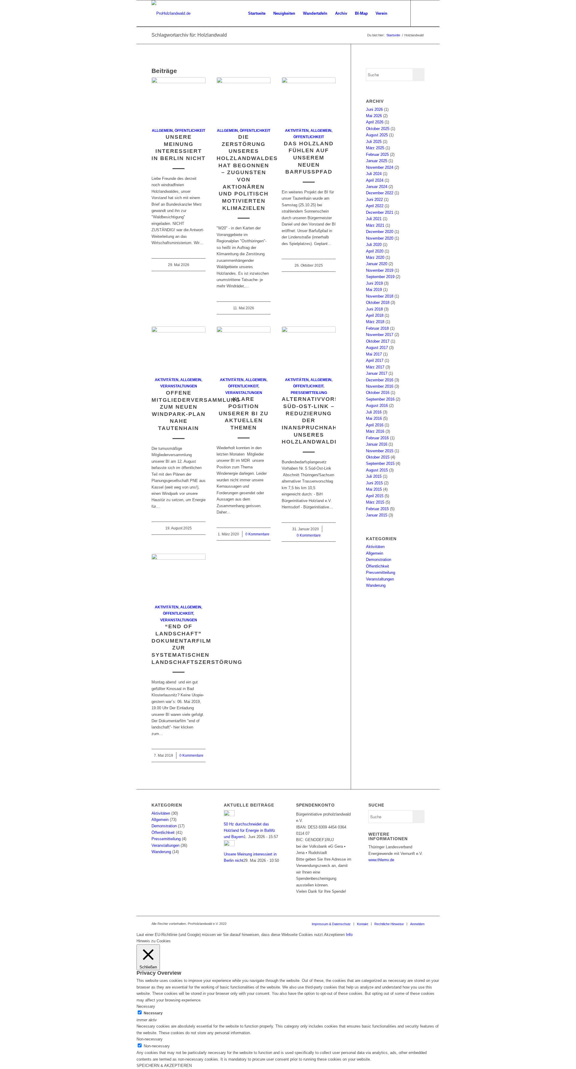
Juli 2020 (374, 244)
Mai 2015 (374, 489)
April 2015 (374, 496)
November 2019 (379, 270)
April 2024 (374, 180)
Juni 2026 (374, 109)
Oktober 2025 (377, 128)
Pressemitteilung (309, 393)
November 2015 (379, 451)
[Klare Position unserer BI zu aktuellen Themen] (244, 348)
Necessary (153, 1013)
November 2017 (379, 334)
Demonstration (378, 559)
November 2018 (379, 296)
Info (349, 934)
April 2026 (374, 122)
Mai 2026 (374, 116)
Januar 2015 (376, 515)
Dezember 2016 (379, 380)
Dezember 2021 (379, 212)
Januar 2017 (376, 373)
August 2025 (377, 135)
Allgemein (162, 130)
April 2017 (374, 360)
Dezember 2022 (379, 193)
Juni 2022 (374, 199)
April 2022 (374, 206)
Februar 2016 (377, 438)
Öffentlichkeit (190, 130)
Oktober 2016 (377, 392)
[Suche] (397, 13)
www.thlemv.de (381, 860)
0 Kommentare (257, 534)
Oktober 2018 (377, 302)
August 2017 (377, 347)
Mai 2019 (374, 289)
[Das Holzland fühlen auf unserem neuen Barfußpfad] (309, 99)
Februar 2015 (377, 509)
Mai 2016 (374, 418)
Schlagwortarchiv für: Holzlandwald (189, 35)
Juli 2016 (374, 412)
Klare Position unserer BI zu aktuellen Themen (243, 413)
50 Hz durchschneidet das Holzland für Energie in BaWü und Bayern (249, 830)
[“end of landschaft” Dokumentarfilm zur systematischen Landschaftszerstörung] (179, 576)
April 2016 (374, 425)
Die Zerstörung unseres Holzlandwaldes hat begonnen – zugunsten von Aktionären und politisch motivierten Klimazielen (247, 172)
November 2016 (379, 386)
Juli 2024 (374, 173)
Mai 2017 (374, 354)
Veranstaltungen (178, 386)
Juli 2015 (374, 476)
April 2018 (374, 315)
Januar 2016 (376, 444)
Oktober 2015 (377, 457)
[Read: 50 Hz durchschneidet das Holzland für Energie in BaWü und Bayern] (229, 815)
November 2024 (379, 167)
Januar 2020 (376, 264)
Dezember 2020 (379, 231)
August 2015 (377, 470)
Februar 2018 (377, 328)
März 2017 (375, 367)
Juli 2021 (374, 219)
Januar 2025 (376, 161)
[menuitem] (256, 13)
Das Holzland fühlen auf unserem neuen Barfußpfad (309, 158)
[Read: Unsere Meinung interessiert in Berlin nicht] (229, 845)
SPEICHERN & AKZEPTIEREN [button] (164, 1065)
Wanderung (376, 585)
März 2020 (375, 257)
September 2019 (380, 276)
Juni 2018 (374, 309)
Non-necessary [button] (149, 1039)
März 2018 (375, 321)
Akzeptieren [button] (334, 934)
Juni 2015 (374, 483)
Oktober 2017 (377, 341)
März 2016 (375, 431)
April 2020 (374, 251)
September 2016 (380, 399)
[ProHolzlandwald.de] (171, 13)
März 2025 (375, 148)
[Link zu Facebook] (420, 13)
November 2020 (379, 238)
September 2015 (380, 463)
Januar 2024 (376, 186)
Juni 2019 (374, 283)
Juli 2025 (374, 141)
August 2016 (377, 405)
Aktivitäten (297, 130)
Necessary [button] (145, 1006)
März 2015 (375, 502)
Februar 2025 (377, 154)
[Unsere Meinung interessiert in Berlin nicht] (179, 99)
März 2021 (375, 225)
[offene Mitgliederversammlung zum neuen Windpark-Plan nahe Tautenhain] (179, 348)
